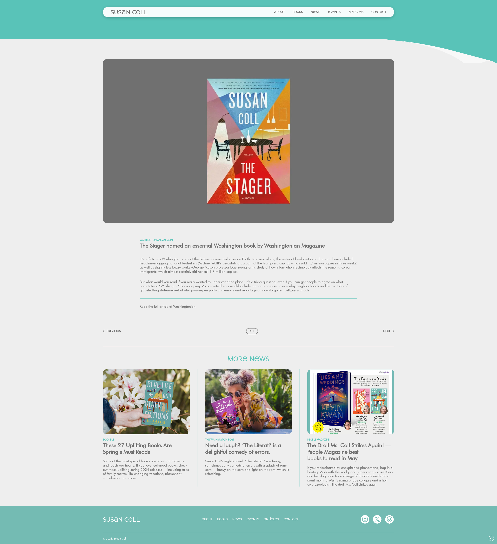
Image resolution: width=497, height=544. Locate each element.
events (334, 11)
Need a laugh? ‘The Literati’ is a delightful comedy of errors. (243, 448)
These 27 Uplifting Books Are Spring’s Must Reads (137, 448)
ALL (252, 331)
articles (356, 11)
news (315, 11)
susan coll (129, 12)
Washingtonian (184, 306)
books (298, 11)
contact (378, 11)
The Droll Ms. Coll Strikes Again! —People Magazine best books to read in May (349, 451)
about (279, 11)
